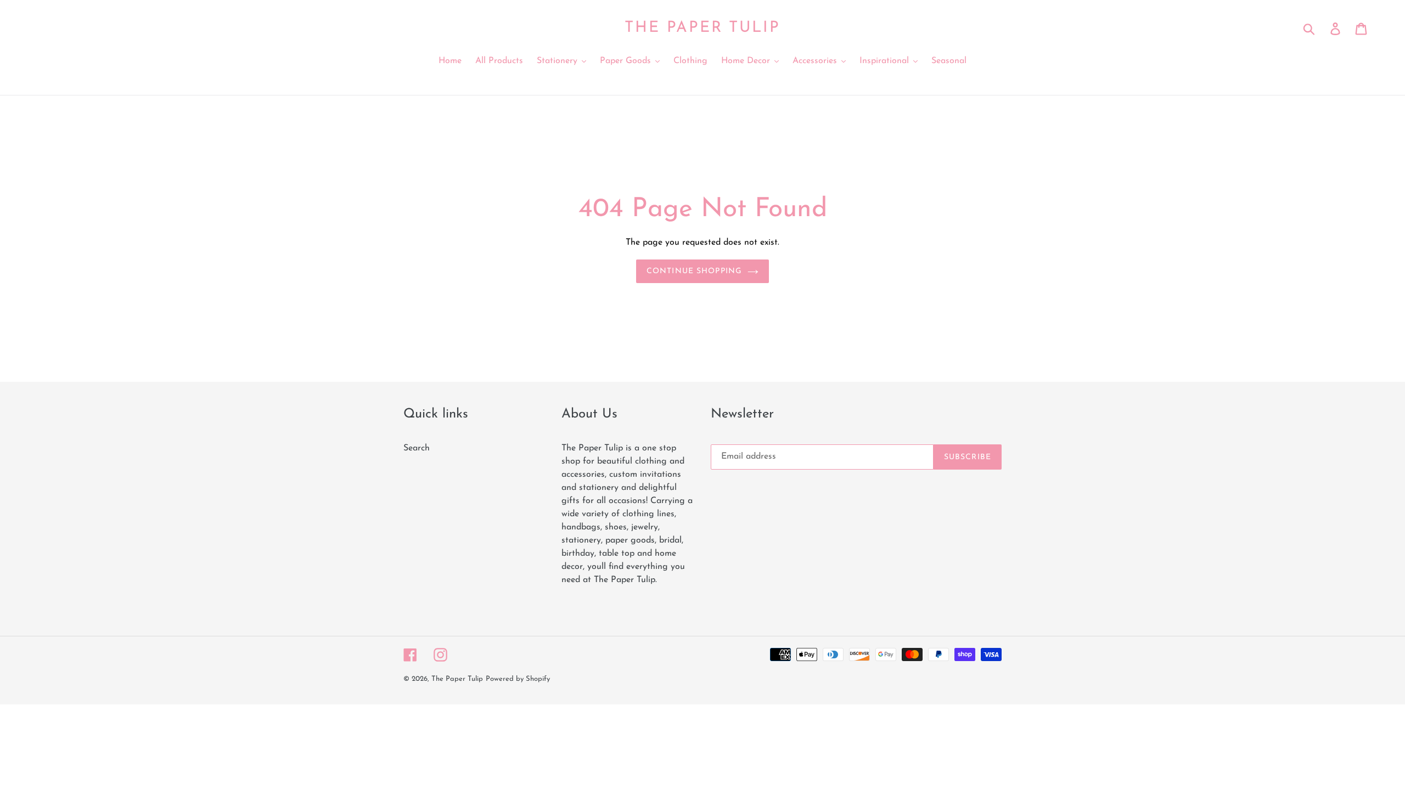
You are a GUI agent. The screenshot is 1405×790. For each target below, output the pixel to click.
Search (416, 448)
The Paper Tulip (702, 28)
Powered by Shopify (518, 678)
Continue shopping (694, 271)
